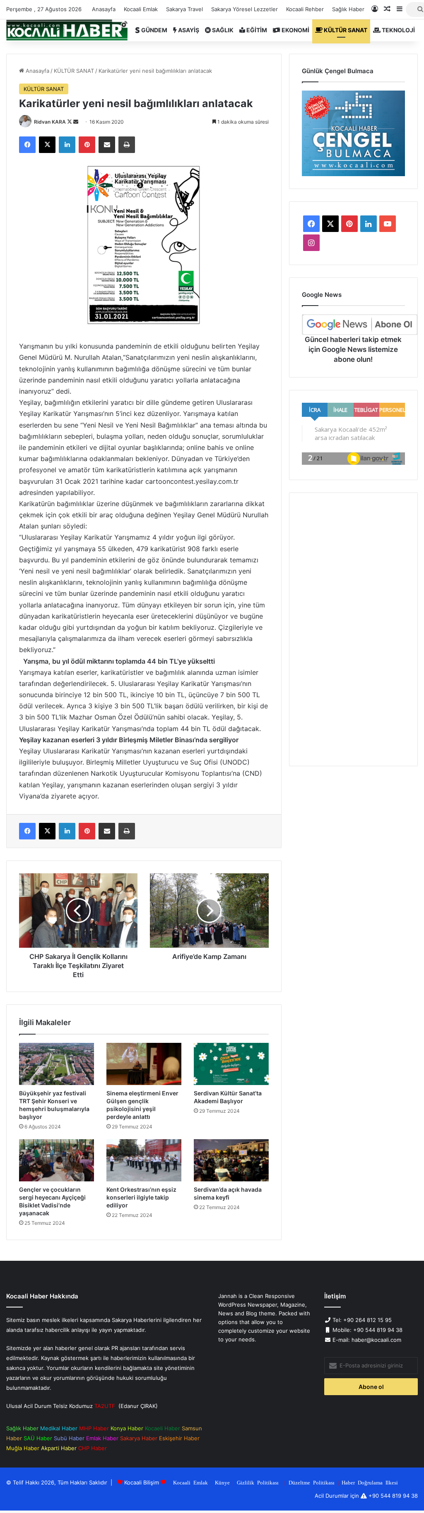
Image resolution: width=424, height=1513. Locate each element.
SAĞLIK (222, 29)
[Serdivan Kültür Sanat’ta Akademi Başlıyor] (231, 1064)
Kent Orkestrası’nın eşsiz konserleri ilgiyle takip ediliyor (141, 1197)
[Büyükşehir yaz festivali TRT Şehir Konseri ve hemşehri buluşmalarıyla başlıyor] (56, 1064)
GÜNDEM (153, 29)
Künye (222, 1482)
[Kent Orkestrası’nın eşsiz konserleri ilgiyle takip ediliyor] (143, 1160)
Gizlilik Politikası (258, 1482)
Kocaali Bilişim (141, 1482)
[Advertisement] (353, 629)
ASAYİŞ (188, 29)
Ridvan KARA (50, 122)
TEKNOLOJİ (398, 29)
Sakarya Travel (184, 9)
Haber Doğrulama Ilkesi (370, 1482)
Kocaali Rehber (305, 9)
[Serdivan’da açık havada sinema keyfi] (231, 1160)
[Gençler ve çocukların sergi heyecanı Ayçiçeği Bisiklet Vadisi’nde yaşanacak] (56, 1160)
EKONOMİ (294, 29)
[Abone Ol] (360, 324)
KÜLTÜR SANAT (345, 29)
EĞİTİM (256, 29)
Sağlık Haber (348, 9)
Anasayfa (104, 9)
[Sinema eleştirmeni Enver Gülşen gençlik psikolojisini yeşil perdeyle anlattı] (143, 1064)
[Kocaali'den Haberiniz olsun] (67, 30)
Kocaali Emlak (141, 9)
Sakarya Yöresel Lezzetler (244, 9)
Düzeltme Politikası (312, 1482)
